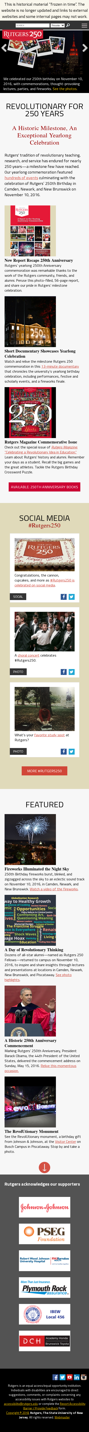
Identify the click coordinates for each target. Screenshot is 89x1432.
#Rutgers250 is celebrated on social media (45, 582)
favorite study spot (49, 735)
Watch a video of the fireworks (54, 889)
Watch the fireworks (39, 93)
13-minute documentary (60, 366)
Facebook (55, 1377)
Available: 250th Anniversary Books (44, 487)
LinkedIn (77, 1377)
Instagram (84, 1377)
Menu (84, 25)
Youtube (70, 1377)
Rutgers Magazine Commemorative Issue (41, 442)
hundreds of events (21, 178)
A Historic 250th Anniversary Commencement (31, 1042)
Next (83, 52)
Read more (11, 93)
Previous (5, 52)
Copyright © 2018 (17, 1413)
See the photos (65, 88)
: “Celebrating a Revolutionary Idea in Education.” (41, 449)
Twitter (62, 1377)
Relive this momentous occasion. (40, 1068)
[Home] (22, 36)
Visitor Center (65, 1141)
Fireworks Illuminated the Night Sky (37, 869)
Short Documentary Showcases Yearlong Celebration (40, 353)
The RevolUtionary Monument (31, 1131)
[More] (44, 1172)
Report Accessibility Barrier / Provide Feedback (54, 1406)
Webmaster (62, 1417)
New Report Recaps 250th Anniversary (39, 260)
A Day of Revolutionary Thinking (34, 950)
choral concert (28, 655)
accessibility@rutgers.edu (21, 1403)
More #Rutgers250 (44, 771)
